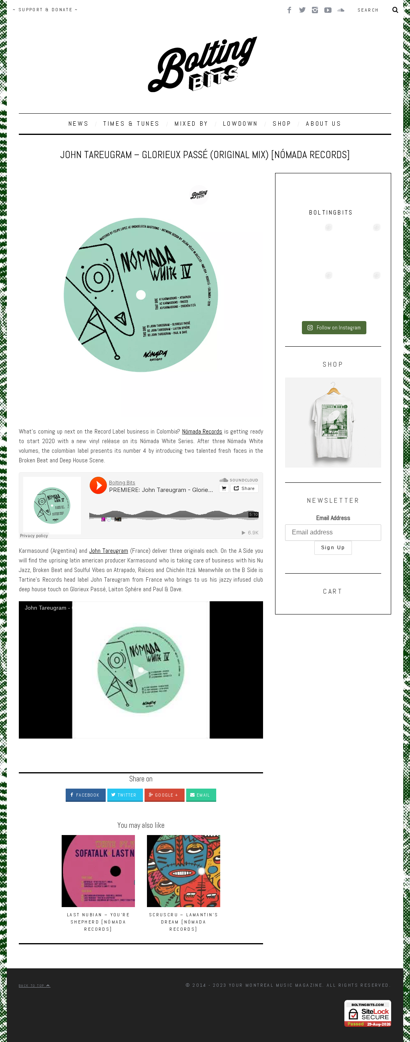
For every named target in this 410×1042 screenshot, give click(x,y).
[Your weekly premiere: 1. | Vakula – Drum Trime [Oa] (357, 295)
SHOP (282, 123)
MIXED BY (192, 123)
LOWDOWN (240, 123)
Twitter (126, 795)
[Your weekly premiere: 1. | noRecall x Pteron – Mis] (309, 247)
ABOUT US (324, 123)
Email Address (333, 518)
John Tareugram (108, 550)
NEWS (78, 123)
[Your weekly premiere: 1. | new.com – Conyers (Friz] (309, 295)
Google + (165, 795)
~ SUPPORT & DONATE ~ (45, 9)
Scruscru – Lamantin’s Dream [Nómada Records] (183, 921)
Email (202, 795)
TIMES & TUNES (131, 123)
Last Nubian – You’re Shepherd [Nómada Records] (98, 921)
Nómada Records (202, 431)
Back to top (32, 986)
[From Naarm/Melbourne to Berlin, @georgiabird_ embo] (357, 247)
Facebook (86, 795)
